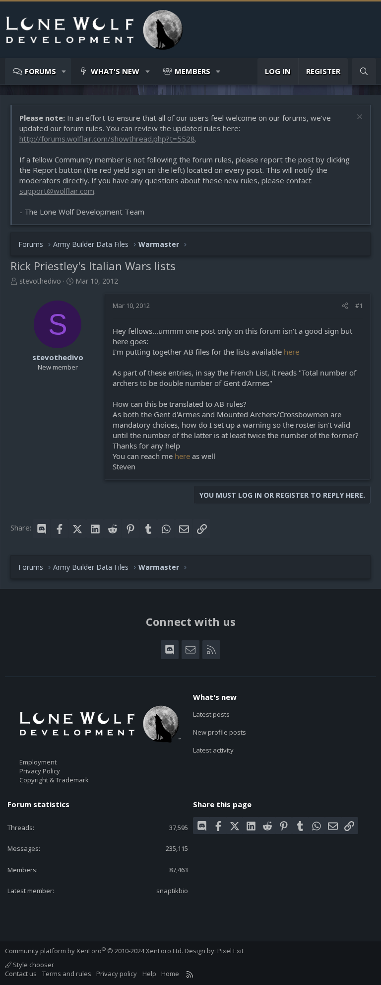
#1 (359, 305)
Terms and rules (66, 973)
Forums (40, 71)
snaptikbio (172, 890)
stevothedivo (40, 281)
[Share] (345, 305)
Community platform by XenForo (94, 950)
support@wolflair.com (56, 191)
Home (170, 973)
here (291, 352)
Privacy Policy (39, 770)
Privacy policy (116, 973)
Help (149, 973)
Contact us (21, 973)
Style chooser (32, 964)
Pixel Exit (230, 950)
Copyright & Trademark (54, 779)
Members (192, 71)
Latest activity (213, 750)
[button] (64, 71)
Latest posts (211, 714)
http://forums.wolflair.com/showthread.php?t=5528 (107, 139)
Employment (38, 762)
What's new (115, 71)
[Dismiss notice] (358, 118)
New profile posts (219, 732)
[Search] (364, 71)
